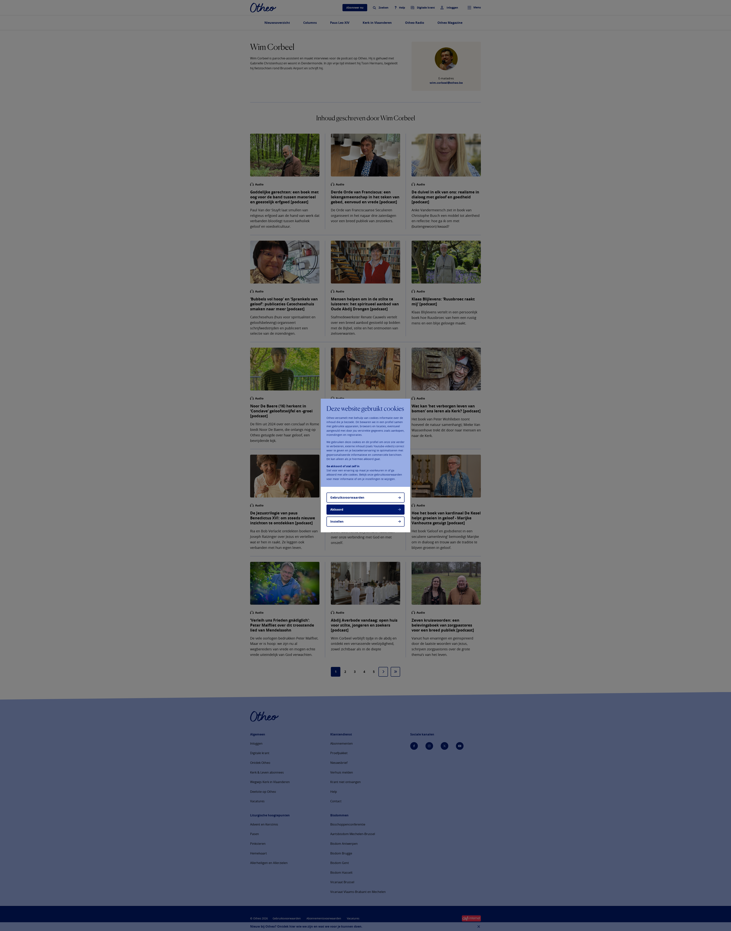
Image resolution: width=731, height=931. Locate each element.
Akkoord (336, 509)
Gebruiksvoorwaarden (347, 497)
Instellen (337, 521)
